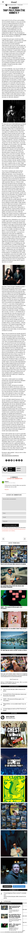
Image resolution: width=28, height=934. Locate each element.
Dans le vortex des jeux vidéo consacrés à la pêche (13, 564)
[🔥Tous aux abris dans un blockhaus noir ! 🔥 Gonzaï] (14, 789)
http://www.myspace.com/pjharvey (10, 455)
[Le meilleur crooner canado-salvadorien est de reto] (14, 843)
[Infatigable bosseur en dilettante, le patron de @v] (14, 870)
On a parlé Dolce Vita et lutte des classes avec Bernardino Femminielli (12, 586)
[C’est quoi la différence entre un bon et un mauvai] (14, 761)
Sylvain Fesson (12, 4)
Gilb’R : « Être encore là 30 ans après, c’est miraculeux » (11, 607)
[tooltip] (6, 460)
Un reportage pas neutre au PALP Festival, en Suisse (14, 650)
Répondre (7, 489)
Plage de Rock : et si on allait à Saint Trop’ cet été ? (14, 628)
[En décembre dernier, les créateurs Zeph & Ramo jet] (14, 816)
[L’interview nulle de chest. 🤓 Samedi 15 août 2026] (14, 734)
